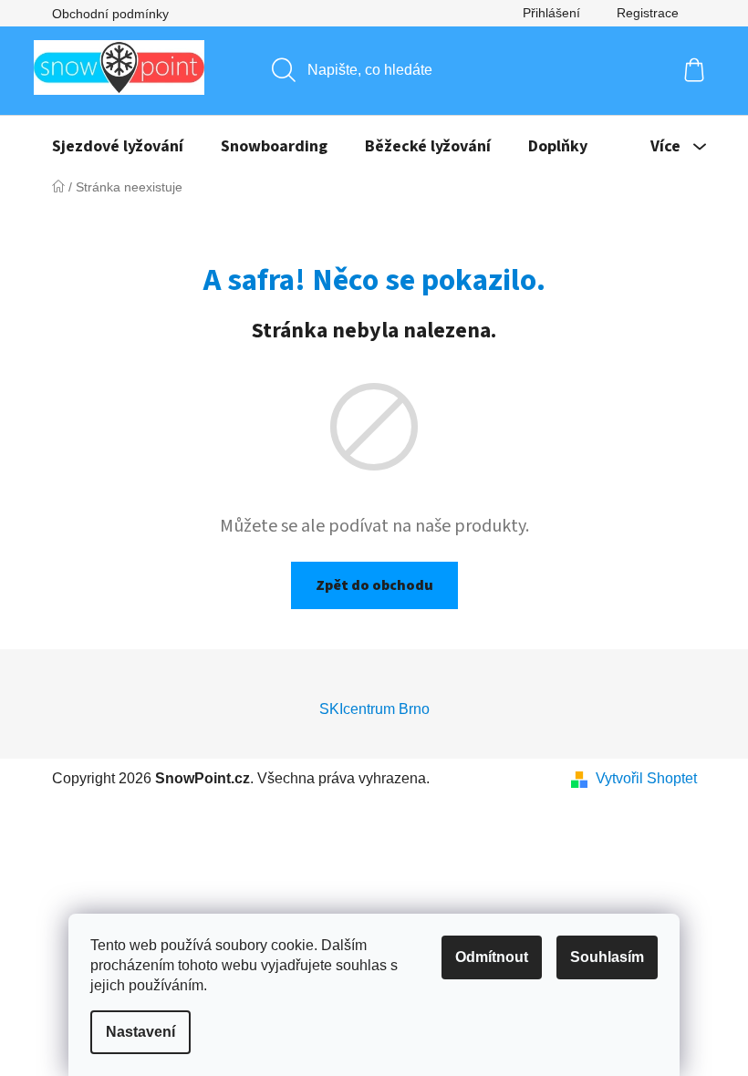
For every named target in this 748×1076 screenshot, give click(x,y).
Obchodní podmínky (110, 13)
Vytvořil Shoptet (646, 778)
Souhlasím (607, 957)
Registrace (648, 12)
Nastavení (140, 1032)
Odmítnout (491, 957)
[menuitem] (118, 147)
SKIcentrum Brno (374, 709)
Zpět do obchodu (374, 585)
